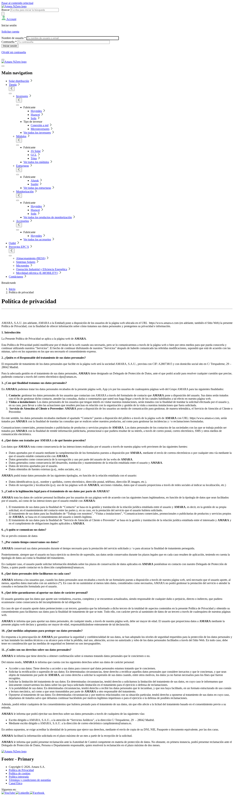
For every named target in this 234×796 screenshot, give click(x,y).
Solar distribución (19, 81)
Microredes (22, 265)
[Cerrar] (2, 66)
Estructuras (22, 165)
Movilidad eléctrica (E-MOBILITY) (37, 272)
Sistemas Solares (25, 262)
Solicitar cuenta (10, 31)
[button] (8, 19)
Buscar (5, 9)
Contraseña (9, 41)
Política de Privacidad (21, 770)
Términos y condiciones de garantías (30, 780)
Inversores (22, 96)
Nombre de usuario (13, 38)
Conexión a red (39, 125)
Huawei (35, 114)
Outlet (12, 243)
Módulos (21, 136)
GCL (34, 154)
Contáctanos (16, 276)
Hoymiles (36, 111)
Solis (33, 118)
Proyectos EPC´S (19, 246)
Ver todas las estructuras (37, 187)
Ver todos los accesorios (37, 239)
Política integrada (19, 776)
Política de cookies (19, 773)
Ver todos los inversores (37, 132)
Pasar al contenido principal (17, 3)
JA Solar (36, 151)
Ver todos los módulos (36, 162)
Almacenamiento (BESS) (30, 258)
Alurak (35, 180)
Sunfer (34, 184)
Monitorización (25, 191)
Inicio (12, 289)
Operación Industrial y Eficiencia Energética (41, 269)
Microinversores (40, 128)
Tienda (13, 84)
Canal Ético (15, 783)
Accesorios (22, 221)
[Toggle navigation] (2, 59)
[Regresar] (12, 88)
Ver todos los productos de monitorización (47, 217)
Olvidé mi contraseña (13, 52)
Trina (34, 158)
